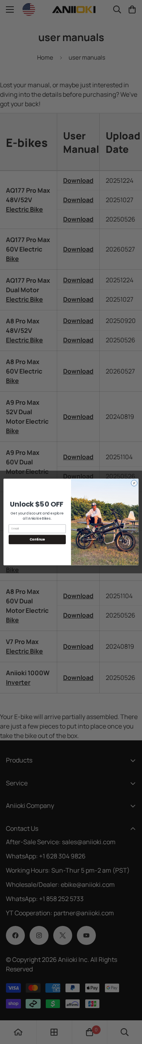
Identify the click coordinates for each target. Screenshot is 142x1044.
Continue (37, 539)
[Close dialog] (134, 483)
